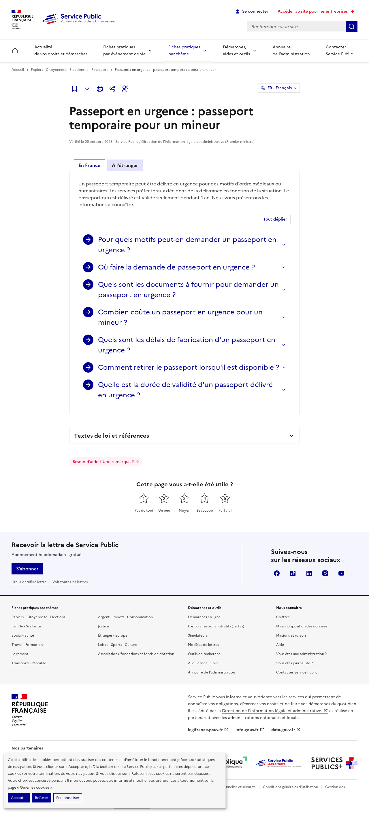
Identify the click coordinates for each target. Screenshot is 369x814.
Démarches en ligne (204, 617)
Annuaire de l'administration (211, 672)
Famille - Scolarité (26, 626)
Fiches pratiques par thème (184, 50)
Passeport (99, 69)
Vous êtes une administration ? (301, 653)
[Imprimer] (100, 89)
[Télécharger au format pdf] (87, 89)
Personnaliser (67, 797)
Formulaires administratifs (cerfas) (216, 626)
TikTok (293, 573)
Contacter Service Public (339, 50)
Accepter (19, 797)
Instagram (325, 573)
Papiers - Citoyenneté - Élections (57, 69)
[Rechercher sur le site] (351, 26)
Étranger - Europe (112, 635)
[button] (125, 89)
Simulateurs (197, 635)
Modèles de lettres (203, 644)
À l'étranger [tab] (125, 165)
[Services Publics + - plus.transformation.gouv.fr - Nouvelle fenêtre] (334, 763)
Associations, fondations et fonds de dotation (136, 653)
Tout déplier (275, 219)
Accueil (18, 69)
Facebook (277, 573)
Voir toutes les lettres (70, 582)
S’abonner (27, 568)
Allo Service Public (203, 663)
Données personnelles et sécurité (228, 787)
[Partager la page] (112, 89)
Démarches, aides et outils (236, 50)
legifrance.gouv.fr (205, 730)
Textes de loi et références (111, 435)
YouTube (341, 573)
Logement (20, 653)
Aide (280, 644)
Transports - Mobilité (29, 663)
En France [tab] (89, 165)
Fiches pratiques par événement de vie (124, 50)
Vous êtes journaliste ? (294, 663)
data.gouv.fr (283, 730)
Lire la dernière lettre (29, 582)
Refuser (41, 797)
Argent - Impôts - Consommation (125, 617)
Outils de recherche (204, 653)
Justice (103, 626)
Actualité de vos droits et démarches (60, 50)
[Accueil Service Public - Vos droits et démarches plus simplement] (80, 24)
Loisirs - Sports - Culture (117, 644)
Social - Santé (23, 635)
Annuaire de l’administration (291, 50)
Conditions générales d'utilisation (290, 787)
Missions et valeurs (291, 635)
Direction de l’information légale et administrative (272, 711)
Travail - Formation (27, 644)
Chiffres (282, 617)
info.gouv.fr (247, 730)
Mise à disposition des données (301, 626)
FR (280, 88)
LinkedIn (309, 573)
